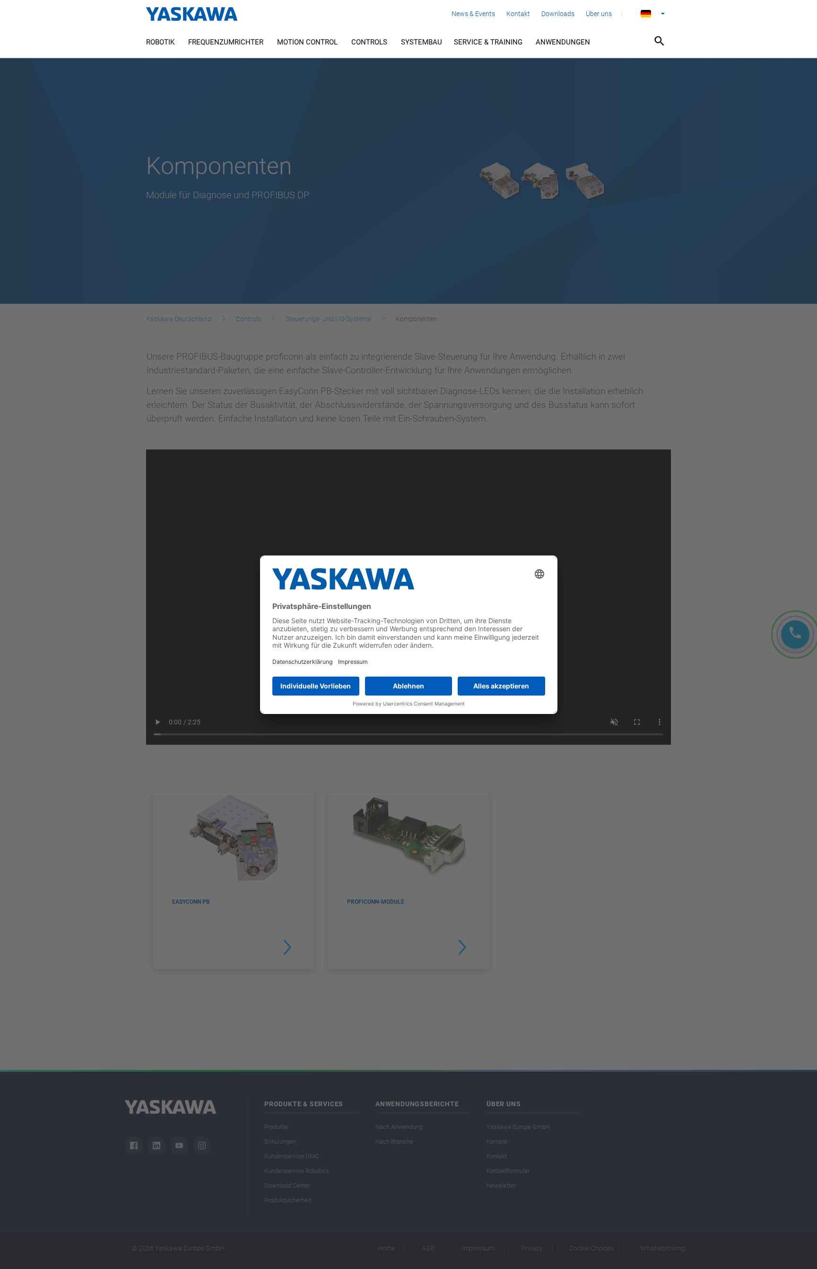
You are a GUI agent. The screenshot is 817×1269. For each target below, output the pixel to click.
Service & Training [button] (488, 42)
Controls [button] (369, 42)
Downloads (557, 14)
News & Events (473, 14)
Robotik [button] (160, 42)
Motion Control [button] (307, 42)
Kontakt (518, 14)
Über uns (599, 14)
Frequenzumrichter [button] (225, 42)
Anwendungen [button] (563, 42)
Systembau (421, 42)
